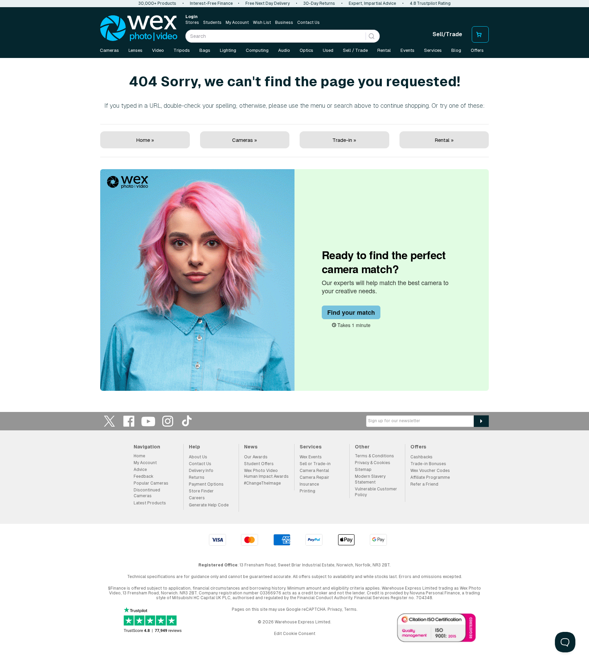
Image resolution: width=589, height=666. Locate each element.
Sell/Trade (447, 34)
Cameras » (244, 140)
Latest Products (150, 503)
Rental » (444, 140)
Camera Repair (314, 477)
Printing (307, 491)
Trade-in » (344, 140)
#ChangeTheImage (262, 483)
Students (212, 22)
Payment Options (206, 484)
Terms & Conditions (374, 456)
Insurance (309, 484)
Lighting (228, 50)
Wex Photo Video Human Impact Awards (266, 473)
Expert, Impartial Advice (372, 3)
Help (194, 446)
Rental (384, 50)
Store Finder (201, 491)
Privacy (335, 609)
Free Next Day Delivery (267, 3)
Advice (140, 469)
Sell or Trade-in (315, 463)
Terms (350, 609)
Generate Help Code (209, 505)
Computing (257, 50)
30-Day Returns (319, 3)
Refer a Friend (424, 484)
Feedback (143, 476)
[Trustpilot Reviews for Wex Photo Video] (153, 620)
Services (433, 50)
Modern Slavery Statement (370, 479)
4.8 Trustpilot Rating (430, 3)
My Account (237, 22)
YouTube (148, 421)
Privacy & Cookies (372, 462)
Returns (197, 477)
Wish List (262, 22)
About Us (198, 457)
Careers (197, 497)
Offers (477, 50)
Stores (192, 22)
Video (158, 50)
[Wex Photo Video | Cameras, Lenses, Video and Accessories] (138, 28)
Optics (306, 50)
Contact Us (308, 22)
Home (139, 456)
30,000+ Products (157, 3)
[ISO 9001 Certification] (436, 629)
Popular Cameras (151, 483)
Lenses (135, 50)
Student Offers (259, 463)
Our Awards (256, 457)
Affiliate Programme (430, 477)
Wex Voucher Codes (430, 470)
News (251, 446)
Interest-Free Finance (211, 3)
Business (284, 22)
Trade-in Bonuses (428, 463)
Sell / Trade (355, 50)
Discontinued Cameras (147, 493)
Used (328, 50)
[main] (294, 225)
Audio (284, 50)
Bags (204, 50)
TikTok (187, 421)
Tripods (181, 50)
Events (407, 50)
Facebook (128, 421)
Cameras (109, 50)
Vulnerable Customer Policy (376, 492)
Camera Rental (314, 470)
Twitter (109, 421)
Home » (145, 140)
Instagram (167, 421)
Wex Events (311, 457)
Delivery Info (201, 470)
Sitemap (363, 469)
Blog (456, 50)
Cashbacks (421, 457)
